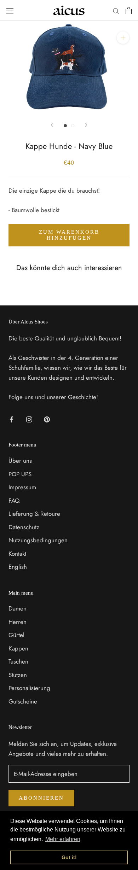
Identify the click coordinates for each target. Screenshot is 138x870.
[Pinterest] (47, 419)
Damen (17, 608)
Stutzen (17, 675)
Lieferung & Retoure (34, 513)
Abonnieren (41, 798)
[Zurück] (52, 125)
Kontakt (17, 553)
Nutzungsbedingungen (38, 540)
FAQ (13, 500)
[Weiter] (86, 125)
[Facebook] (11, 419)
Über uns (20, 460)
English (17, 566)
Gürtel (16, 635)
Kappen (18, 648)
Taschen (18, 661)
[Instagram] (29, 419)
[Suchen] (116, 10)
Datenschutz (23, 527)
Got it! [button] (69, 857)
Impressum (22, 487)
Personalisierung (29, 688)
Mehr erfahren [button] (62, 839)
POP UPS (19, 474)
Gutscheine (22, 701)
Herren (17, 622)
